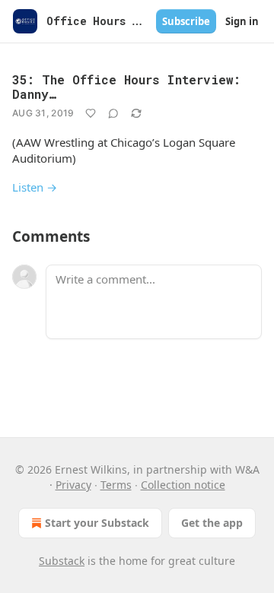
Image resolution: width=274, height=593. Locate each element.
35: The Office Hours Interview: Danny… (126, 86)
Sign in (242, 21)
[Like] (90, 113)
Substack (61, 560)
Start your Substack (97, 522)
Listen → (34, 187)
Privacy (73, 484)
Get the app (212, 522)
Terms (116, 484)
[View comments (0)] (113, 113)
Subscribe (186, 21)
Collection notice (183, 484)
